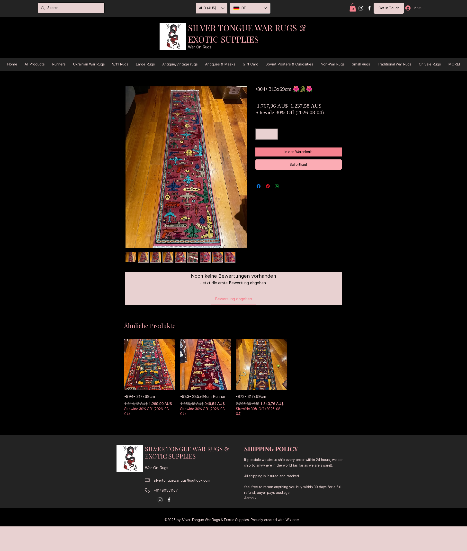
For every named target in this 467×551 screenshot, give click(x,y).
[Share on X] (286, 186)
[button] (352, 7)
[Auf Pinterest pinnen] (268, 186)
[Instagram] (361, 8)
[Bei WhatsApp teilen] (277, 186)
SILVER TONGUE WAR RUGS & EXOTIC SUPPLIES (247, 33)
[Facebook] (369, 8)
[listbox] (211, 8)
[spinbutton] (266, 134)
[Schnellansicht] (149, 364)
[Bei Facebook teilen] (258, 186)
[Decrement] (260, 134)
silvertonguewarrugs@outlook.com (182, 480)
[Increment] (273, 134)
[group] (233, 378)
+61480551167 (166, 490)
